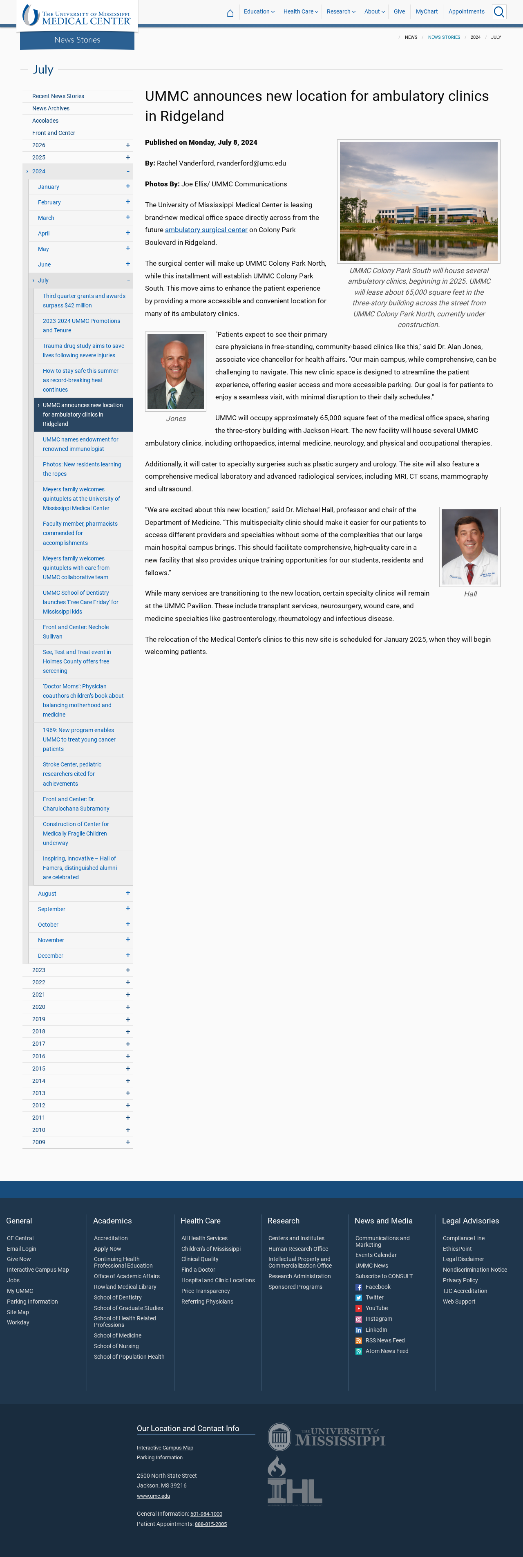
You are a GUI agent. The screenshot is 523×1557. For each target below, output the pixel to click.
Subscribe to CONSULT (384, 1276)
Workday (18, 1323)
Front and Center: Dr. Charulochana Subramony (76, 804)
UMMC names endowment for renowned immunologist (80, 444)
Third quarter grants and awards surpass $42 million (84, 301)
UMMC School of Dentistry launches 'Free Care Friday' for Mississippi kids (80, 602)
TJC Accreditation (465, 1291)
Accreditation (111, 1238)
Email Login (21, 1249)
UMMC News (371, 1266)
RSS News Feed (383, 1340)
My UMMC (20, 1291)
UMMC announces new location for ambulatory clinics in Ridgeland (83, 415)
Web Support (459, 1302)
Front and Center (53, 133)
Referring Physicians (207, 1302)
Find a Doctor (198, 1270)
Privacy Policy (460, 1280)
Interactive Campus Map (38, 1270)
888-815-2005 (211, 1524)
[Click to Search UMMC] (499, 11)
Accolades (45, 120)
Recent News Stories (58, 96)
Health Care (298, 11)
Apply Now (107, 1249)
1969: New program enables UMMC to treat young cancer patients (79, 740)
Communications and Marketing (382, 1241)
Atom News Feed (385, 1351)
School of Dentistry (118, 1298)
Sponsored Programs (295, 1287)
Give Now (19, 1259)
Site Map (18, 1312)
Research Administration (299, 1276)
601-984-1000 (206, 1514)
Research (339, 11)
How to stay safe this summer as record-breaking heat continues (80, 380)
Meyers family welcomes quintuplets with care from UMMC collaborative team (76, 568)
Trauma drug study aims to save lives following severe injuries (83, 351)
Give (399, 11)
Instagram (377, 1319)
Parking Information (32, 1302)
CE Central (20, 1238)
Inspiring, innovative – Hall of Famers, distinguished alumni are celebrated (80, 868)
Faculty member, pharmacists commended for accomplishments (80, 533)
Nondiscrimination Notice (475, 1270)
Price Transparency (205, 1291)
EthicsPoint (457, 1249)
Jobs (13, 1280)
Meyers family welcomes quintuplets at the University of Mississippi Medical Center (81, 499)
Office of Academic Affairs (127, 1276)
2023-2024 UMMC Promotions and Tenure (81, 326)
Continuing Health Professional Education (123, 1262)
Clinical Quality (200, 1259)
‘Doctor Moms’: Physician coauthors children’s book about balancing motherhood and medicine (83, 700)
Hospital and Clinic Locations (218, 1280)
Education (257, 11)
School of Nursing (116, 1346)
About (372, 11)
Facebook (376, 1287)
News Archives (50, 108)
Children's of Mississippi (211, 1249)
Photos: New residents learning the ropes (82, 469)
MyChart (427, 11)
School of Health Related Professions (125, 1321)
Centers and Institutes (296, 1238)
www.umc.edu (153, 1496)
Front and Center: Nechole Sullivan (76, 632)
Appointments (467, 11)
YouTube (375, 1308)
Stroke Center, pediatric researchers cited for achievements (72, 774)
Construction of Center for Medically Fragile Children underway (76, 834)
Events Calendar (376, 1255)
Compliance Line (464, 1238)
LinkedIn (374, 1330)
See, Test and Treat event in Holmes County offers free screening (77, 661)
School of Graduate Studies (128, 1308)
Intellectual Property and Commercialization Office (300, 1262)
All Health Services (204, 1238)
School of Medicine (117, 1336)
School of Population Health (129, 1357)
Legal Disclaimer (463, 1259)
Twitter (373, 1298)
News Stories (77, 39)
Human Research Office (298, 1249)
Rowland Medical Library (125, 1287)
